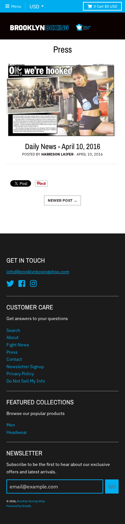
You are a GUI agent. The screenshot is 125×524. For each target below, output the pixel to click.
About (12, 337)
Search (13, 330)
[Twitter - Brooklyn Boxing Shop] (10, 283)
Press (12, 352)
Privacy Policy (20, 373)
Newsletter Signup (25, 366)
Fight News (17, 345)
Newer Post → (62, 200)
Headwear (16, 432)
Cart (105, 6)
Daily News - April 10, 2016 (62, 146)
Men (10, 425)
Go (111, 486)
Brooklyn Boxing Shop (31, 501)
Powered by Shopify (18, 506)
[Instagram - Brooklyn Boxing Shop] (33, 283)
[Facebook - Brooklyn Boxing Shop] (22, 283)
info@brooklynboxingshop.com (37, 272)
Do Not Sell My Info (25, 381)
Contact (14, 359)
